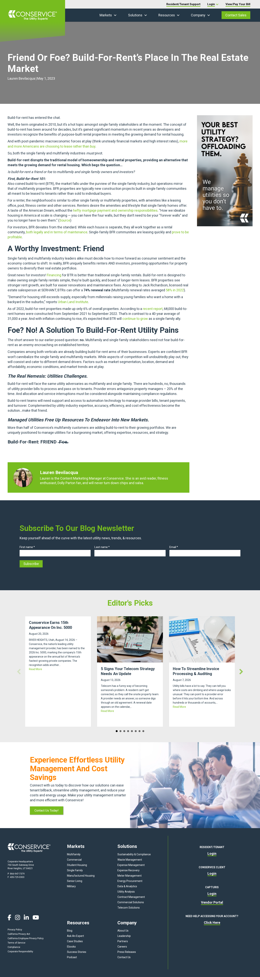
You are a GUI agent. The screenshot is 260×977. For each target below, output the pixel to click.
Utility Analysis (126, 891)
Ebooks (71, 946)
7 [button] (139, 731)
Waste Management (129, 859)
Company (198, 15)
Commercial (74, 859)
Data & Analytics (127, 886)
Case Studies (75, 941)
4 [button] (128, 731)
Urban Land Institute (73, 302)
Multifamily (74, 854)
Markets (106, 15)
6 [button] (136, 731)
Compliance (14, 947)
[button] (115, 15)
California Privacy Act (19, 934)
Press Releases (126, 951)
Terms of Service (16, 942)
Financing (54, 275)
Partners (122, 941)
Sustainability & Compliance (134, 854)
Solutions (135, 15)
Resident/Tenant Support (183, 4)
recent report (153, 309)
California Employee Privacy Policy (26, 938)
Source (64, 220)
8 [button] (143, 731)
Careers (122, 946)
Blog (69, 930)
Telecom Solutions (128, 907)
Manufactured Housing (81, 875)
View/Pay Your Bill (238, 4)
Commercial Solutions (130, 902)
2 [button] (120, 731)
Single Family (75, 870)
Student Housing (77, 865)
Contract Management (131, 896)
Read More (35, 669)
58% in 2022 (175, 290)
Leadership (124, 935)
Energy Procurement (129, 880)
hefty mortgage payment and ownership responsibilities (115, 210)
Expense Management (131, 865)
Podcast (72, 957)
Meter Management (129, 875)
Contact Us (124, 957)
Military (71, 886)
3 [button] (124, 731)
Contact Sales (235, 15)
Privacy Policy (15, 929)
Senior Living (74, 880)
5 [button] (132, 731)
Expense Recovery (128, 870)
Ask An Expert (75, 935)
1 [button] (117, 731)
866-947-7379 (17, 873)
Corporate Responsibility (20, 951)
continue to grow (135, 319)
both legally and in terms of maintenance (56, 232)
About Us (122, 930)
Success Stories (76, 951)
